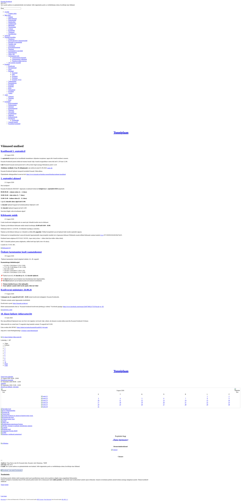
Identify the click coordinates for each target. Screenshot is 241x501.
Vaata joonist (4, 484)
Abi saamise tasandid (14, 62)
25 (120, 404)
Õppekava (11, 39)
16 (229, 400)
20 (164, 402)
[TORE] (3, 432)
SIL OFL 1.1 (65, 499)
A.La (101, 235)
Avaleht (7, 12)
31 (98, 406)
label (2, 8)
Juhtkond (11, 115)
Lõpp (6, 365)
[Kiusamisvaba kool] (7, 417)
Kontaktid (7, 101)
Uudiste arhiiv (12, 13)
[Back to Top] (1, 460)
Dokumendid (12, 20)
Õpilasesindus (12, 105)
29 (207, 404)
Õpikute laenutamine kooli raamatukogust (21, 252)
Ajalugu (10, 29)
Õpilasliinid (11, 90)
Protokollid (15, 120)
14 (185, 400)
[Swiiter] (3, 421)
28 (185, 404)
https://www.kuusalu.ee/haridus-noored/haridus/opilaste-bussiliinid (46, 174)
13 (164, 400)
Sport (9, 69)
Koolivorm (11, 66)
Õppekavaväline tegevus (19, 61)
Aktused (3, 383)
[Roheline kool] (6, 429)
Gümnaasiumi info (13, 56)
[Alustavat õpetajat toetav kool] (17, 415)
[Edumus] (11, 434)
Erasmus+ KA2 (16, 79)
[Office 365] (5, 422)
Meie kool (8, 15)
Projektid (11, 71)
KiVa (9, 88)
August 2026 (120, 390)
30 (229, 404)
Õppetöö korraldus (10, 37)
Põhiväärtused (12, 18)
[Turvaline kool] (6, 409)
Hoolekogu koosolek (7, 380)
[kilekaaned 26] (6, 248)
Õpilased (11, 96)
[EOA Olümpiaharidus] (8, 410)
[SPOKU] (16, 426)
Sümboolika (11, 22)
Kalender (11, 86)
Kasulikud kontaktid (14, 123)
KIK (13, 74)
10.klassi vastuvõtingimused (29, 330)
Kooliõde (11, 91)
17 (98, 402)
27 (164, 404)
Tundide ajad (12, 44)
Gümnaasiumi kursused (19, 57)
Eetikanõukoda (12, 117)
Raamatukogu (12, 83)
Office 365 (11, 54)
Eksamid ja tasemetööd (15, 42)
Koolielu (7, 64)
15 (207, 400)
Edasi (6, 364)
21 (185, 402)
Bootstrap (3, 499)
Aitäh (6, 95)
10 (5, 362)
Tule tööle (11, 112)
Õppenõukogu (12, 52)
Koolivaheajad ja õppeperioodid (17, 40)
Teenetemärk (12, 27)
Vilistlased (11, 32)
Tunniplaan (11, 46)
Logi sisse (4, 496)
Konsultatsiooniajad (14, 47)
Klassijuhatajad (12, 108)
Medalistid (11, 25)
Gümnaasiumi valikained (19, 59)
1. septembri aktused (11, 178)
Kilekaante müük (9, 215)
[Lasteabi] (4, 427)
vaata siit (49, 168)
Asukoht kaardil (13, 122)
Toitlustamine (12, 81)
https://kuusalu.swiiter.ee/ (20, 303)
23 (229, 402)
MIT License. (40, 499)
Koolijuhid (11, 30)
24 (98, 404)
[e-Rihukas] (120, 443)
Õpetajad (11, 98)
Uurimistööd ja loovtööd (15, 51)
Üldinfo (10, 17)
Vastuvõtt (7, 35)
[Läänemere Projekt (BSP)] (9, 431)
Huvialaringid (12, 68)
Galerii (10, 93)
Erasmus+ (15, 76)
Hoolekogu (11, 118)
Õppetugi (11, 49)
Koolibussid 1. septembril (13, 151)
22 (207, 402)
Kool (9, 100)
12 (142, 400)
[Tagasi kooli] (5, 414)
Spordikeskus (12, 34)
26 (142, 404)
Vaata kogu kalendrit (7, 376)
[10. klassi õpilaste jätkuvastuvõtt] (11, 337)
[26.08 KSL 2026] (6, 310)
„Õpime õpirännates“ (120, 440)
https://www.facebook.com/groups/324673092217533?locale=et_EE (83, 306)
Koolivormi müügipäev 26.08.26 (16, 290)
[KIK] (12, 424)
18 (120, 402)
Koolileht (11, 85)
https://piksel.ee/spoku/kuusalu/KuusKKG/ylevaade (32, 327)
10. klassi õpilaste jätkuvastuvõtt (16, 314)
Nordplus (15, 78)
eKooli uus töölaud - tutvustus (10, 387)
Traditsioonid (12, 23)
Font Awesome (47, 499)
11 (120, 400)
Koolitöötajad (12, 113)
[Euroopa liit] (5, 412)
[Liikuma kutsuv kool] (8, 419)
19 (142, 402)
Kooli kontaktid (13, 103)
